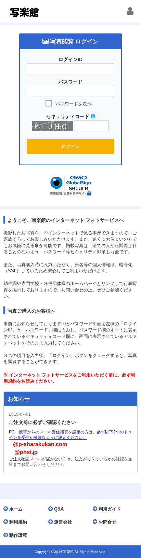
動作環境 (17, 535)
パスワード (70, 82)
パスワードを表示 (73, 103)
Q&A (58, 509)
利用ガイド (109, 509)
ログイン (70, 146)
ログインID (70, 59)
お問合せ (106, 522)
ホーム (15, 509)
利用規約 (17, 522)
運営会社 (62, 522)
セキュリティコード (68, 116)
